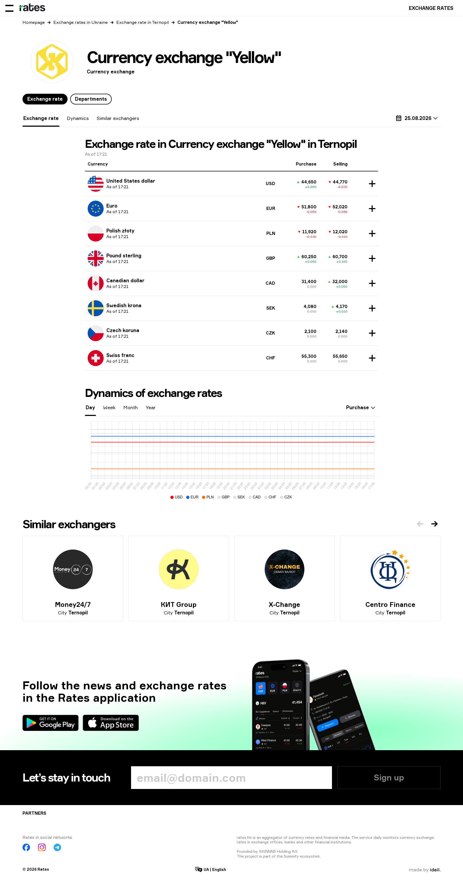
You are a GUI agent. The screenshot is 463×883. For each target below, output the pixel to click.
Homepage (34, 22)
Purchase (357, 407)
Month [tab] (130, 407)
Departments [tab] (91, 99)
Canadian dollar (125, 280)
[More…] (370, 183)
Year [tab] (151, 407)
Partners (34, 813)
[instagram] (42, 847)
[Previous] (420, 524)
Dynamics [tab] (78, 118)
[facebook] (26, 847)
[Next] (434, 524)
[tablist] (67, 99)
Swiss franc (120, 355)
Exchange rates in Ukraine (80, 22)
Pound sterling (123, 255)
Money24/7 (73, 604)
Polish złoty (120, 231)
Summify (291, 856)
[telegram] (57, 847)
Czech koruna (122, 330)
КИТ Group (178, 604)
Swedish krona (123, 305)
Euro (111, 206)
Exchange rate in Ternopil (142, 22)
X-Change (284, 604)
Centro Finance (390, 604)
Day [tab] (90, 407)
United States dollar (130, 181)
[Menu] (9, 8)
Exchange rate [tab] (45, 99)
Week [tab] (109, 407)
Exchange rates (431, 8)
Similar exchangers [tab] (118, 118)
